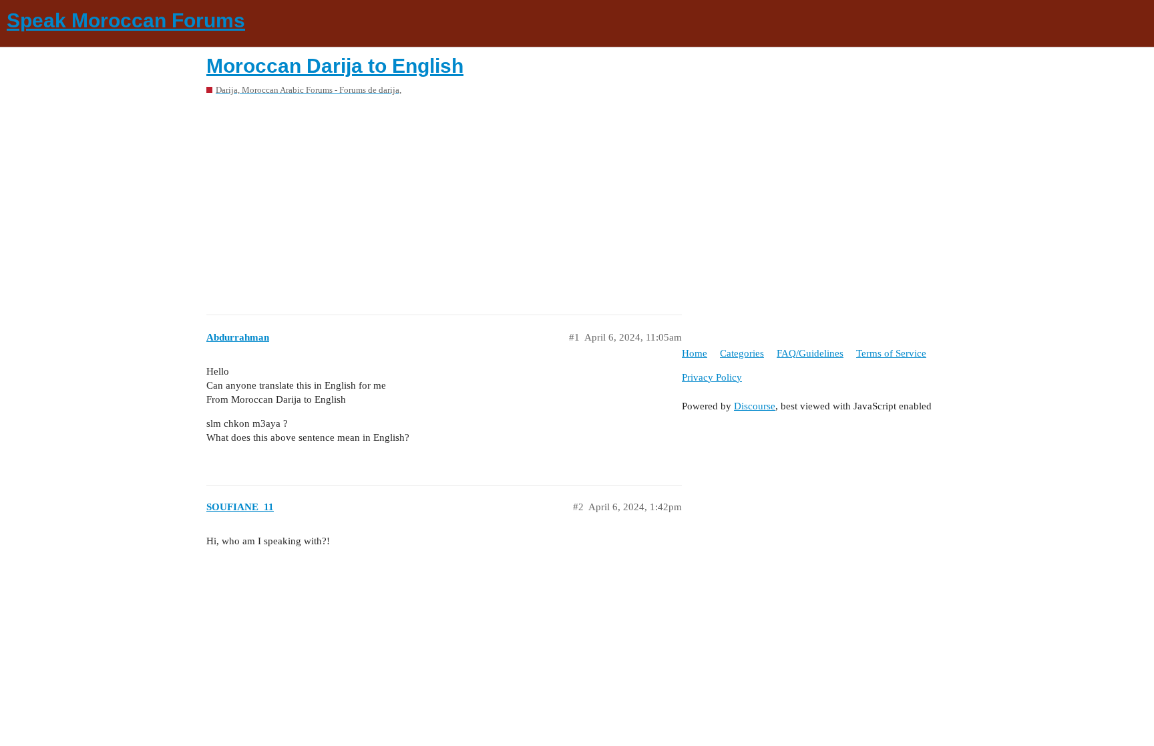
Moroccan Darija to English (334, 66)
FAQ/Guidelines (810, 353)
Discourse (754, 406)
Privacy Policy (712, 377)
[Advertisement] (577, 200)
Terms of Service (891, 353)
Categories (742, 353)
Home (694, 353)
